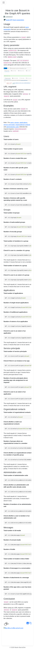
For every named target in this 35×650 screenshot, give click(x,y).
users (12, 122)
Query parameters (18, 20)
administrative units (12, 127)
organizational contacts (22, 124)
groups (16, 122)
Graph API (9, 20)
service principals (9, 124)
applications (23, 122)
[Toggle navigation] (3, 2)
